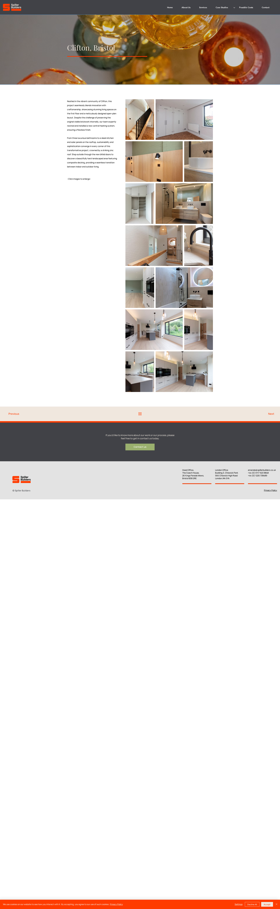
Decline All (252, 904)
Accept (267, 904)
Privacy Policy (270, 490)
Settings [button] (239, 904)
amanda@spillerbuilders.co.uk (262, 470)
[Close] (276, 904)
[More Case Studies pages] (234, 7)
